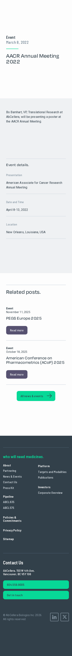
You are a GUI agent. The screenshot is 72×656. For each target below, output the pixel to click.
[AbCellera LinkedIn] (54, 617)
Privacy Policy (12, 530)
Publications (45, 477)
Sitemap (8, 539)
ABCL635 (8, 502)
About (7, 465)
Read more (17, 330)
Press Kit (8, 488)
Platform (44, 466)
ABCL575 (8, 507)
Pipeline (8, 496)
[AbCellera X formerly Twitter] (64, 617)
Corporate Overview (50, 492)
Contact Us (10, 482)
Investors (44, 487)
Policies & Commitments (12, 519)
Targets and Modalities (52, 472)
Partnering (9, 470)
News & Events (12, 476)
